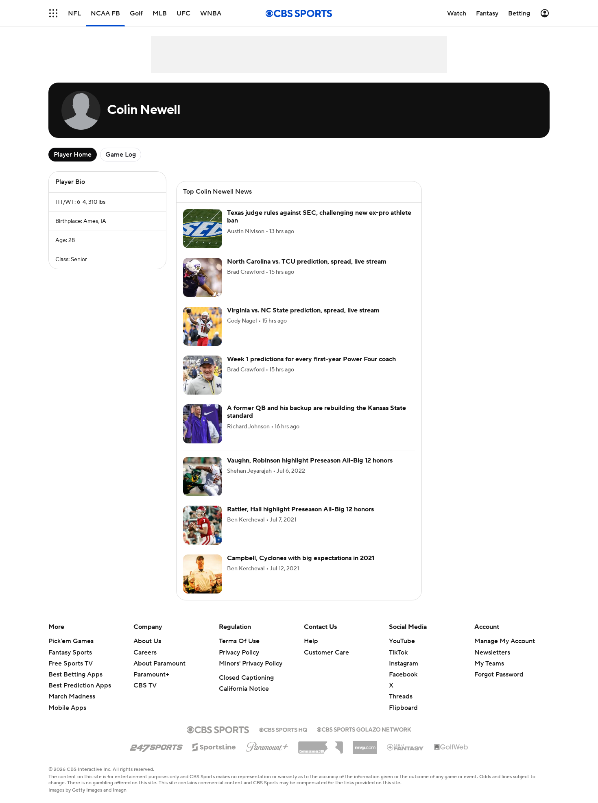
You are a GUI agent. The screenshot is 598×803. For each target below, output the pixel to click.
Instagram (403, 663)
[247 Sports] (156, 746)
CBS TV (145, 685)
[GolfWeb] (451, 747)
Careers (145, 652)
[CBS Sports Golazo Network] (364, 728)
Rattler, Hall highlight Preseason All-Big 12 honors (300, 509)
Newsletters (492, 652)
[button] (53, 13)
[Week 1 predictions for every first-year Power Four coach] (202, 375)
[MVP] (365, 744)
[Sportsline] (214, 746)
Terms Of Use (239, 641)
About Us (147, 641)
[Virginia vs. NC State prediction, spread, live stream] (202, 326)
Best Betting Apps (75, 674)
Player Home (73, 155)
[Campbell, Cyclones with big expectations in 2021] (202, 574)
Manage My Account (504, 641)
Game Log (120, 155)
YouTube (402, 641)
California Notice (244, 689)
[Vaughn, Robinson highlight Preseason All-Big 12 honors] (202, 476)
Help (311, 641)
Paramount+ (151, 674)
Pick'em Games (71, 641)
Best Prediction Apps (79, 685)
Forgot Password (499, 674)
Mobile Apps (67, 708)
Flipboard (403, 708)
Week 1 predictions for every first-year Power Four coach (311, 359)
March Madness (71, 696)
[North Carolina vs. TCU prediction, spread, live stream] (202, 277)
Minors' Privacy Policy (250, 663)
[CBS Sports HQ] (283, 729)
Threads (400, 696)
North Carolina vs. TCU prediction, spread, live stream (306, 261)
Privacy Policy (239, 652)
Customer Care (326, 652)
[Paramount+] (267, 745)
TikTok (398, 652)
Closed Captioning (246, 678)
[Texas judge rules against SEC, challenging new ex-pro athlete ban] (202, 228)
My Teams (489, 663)
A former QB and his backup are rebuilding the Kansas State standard (316, 412)
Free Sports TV (70, 663)
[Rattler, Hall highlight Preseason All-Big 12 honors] (202, 525)
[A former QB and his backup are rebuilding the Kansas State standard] (202, 423)
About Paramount (159, 663)
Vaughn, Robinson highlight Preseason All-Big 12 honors (310, 460)
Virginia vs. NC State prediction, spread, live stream (303, 310)
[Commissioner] (320, 744)
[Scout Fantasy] (405, 747)
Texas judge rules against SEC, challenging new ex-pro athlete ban (319, 217)
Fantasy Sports (70, 652)
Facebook (403, 674)
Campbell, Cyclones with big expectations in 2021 (300, 558)
